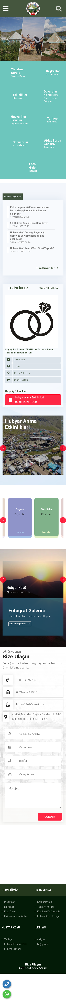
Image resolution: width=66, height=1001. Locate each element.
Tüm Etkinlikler (48, 296)
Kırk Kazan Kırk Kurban (16, 924)
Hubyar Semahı (12, 957)
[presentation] (3, 457)
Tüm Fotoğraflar (17, 632)
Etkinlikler (9, 915)
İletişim (41, 947)
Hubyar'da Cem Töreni (16, 952)
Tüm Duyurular (45, 276)
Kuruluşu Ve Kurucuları (49, 919)
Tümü (33, 470)
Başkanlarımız (44, 910)
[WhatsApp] (7, 994)
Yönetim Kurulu (45, 915)
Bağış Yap (42, 952)
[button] (8, 43)
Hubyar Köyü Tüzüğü (48, 924)
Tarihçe (8, 947)
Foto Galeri (10, 919)
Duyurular (9, 910)
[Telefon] (7, 984)
